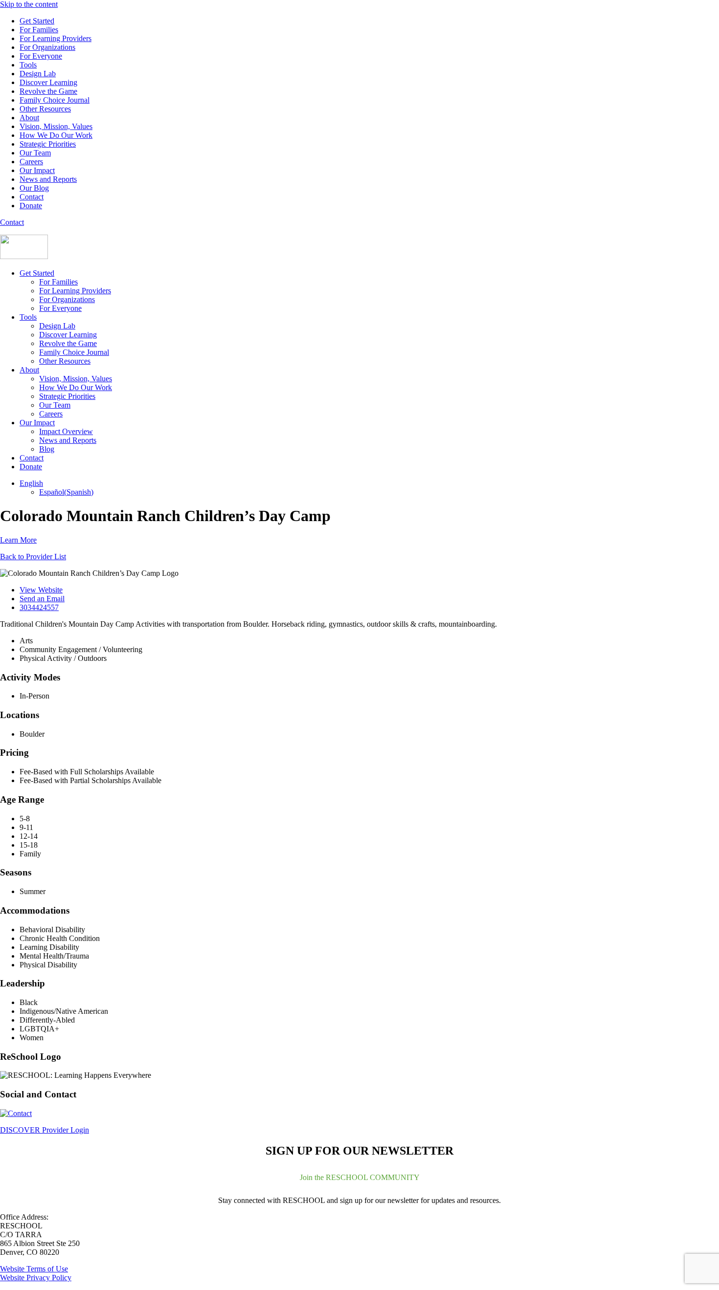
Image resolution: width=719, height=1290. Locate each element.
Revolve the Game (48, 91)
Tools (28, 65)
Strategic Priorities (48, 144)
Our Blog (34, 188)
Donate (31, 205)
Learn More (18, 540)
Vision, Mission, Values (56, 126)
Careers (31, 161)
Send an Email (42, 598)
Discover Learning (48, 82)
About (29, 117)
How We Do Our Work (56, 135)
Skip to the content (29, 4)
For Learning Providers (55, 38)
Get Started (37, 21)
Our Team (35, 153)
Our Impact (37, 170)
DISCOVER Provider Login (44, 1130)
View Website (41, 590)
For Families (39, 29)
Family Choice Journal (55, 100)
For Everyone (41, 56)
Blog (46, 449)
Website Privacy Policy (35, 1277)
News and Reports (48, 179)
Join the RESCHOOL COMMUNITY (360, 1177)
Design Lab (38, 73)
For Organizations (47, 47)
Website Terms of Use (34, 1269)
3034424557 (39, 607)
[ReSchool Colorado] (24, 256)
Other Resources (45, 109)
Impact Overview (66, 431)
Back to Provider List (33, 556)
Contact (32, 197)
